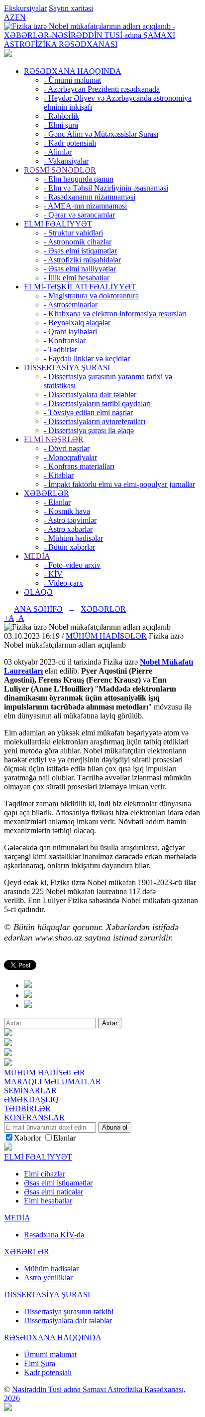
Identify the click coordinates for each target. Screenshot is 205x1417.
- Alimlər (58, 152)
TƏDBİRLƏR (27, 1108)
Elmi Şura (39, 1363)
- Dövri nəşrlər (67, 448)
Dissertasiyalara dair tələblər (68, 1320)
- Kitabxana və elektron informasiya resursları (115, 313)
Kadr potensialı (48, 1372)
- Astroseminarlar (71, 304)
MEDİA (37, 556)
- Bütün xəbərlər (69, 547)
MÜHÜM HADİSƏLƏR (106, 636)
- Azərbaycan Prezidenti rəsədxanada (102, 89)
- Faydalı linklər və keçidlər (87, 358)
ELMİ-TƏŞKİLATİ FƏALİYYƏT (80, 286)
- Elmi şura (61, 125)
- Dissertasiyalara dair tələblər (90, 394)
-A (20, 618)
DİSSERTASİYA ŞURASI (67, 367)
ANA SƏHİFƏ (38, 609)
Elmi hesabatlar (48, 1200)
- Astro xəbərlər (68, 529)
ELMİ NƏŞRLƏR (54, 439)
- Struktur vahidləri (73, 233)
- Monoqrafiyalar (70, 457)
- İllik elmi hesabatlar (76, 277)
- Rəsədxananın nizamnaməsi (89, 197)
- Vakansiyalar (66, 161)
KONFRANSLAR (34, 1117)
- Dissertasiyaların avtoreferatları (94, 421)
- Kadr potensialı (70, 143)
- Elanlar (57, 502)
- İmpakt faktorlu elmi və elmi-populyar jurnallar (119, 484)
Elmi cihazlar (44, 1174)
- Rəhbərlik (61, 116)
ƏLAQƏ (38, 592)
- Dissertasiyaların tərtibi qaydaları (97, 403)
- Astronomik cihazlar (77, 241)
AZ (9, 17)
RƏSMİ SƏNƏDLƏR (60, 170)
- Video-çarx (63, 583)
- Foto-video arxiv (72, 565)
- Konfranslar (65, 340)
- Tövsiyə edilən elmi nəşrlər (88, 412)
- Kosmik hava (67, 511)
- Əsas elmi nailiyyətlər (80, 268)
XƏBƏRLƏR (46, 493)
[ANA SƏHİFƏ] (8, 54)
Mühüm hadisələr (51, 1268)
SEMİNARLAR (30, 1090)
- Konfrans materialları (79, 466)
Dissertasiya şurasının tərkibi (68, 1311)
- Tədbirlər (60, 349)
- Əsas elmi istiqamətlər (80, 250)
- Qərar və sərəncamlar (79, 215)
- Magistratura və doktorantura (91, 295)
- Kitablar (59, 475)
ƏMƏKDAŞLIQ (31, 1099)
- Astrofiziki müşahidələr (82, 259)
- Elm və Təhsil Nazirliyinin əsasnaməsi (106, 188)
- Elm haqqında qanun (78, 179)
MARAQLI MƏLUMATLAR (52, 1081)
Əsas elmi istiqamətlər (58, 1183)
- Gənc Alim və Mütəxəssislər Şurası (101, 134)
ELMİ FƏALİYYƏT (58, 224)
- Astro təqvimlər (70, 520)
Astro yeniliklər (48, 1277)
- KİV (53, 574)
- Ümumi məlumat (72, 80)
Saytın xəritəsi (71, 8)
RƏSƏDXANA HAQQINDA (72, 71)
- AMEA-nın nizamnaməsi (85, 206)
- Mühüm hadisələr (73, 538)
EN (20, 17)
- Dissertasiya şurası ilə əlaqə (89, 430)
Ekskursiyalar (25, 8)
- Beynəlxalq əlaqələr (77, 322)
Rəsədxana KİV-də (54, 1234)
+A (9, 618)
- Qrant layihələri (70, 331)
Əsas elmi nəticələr (53, 1191)
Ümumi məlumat (50, 1354)
